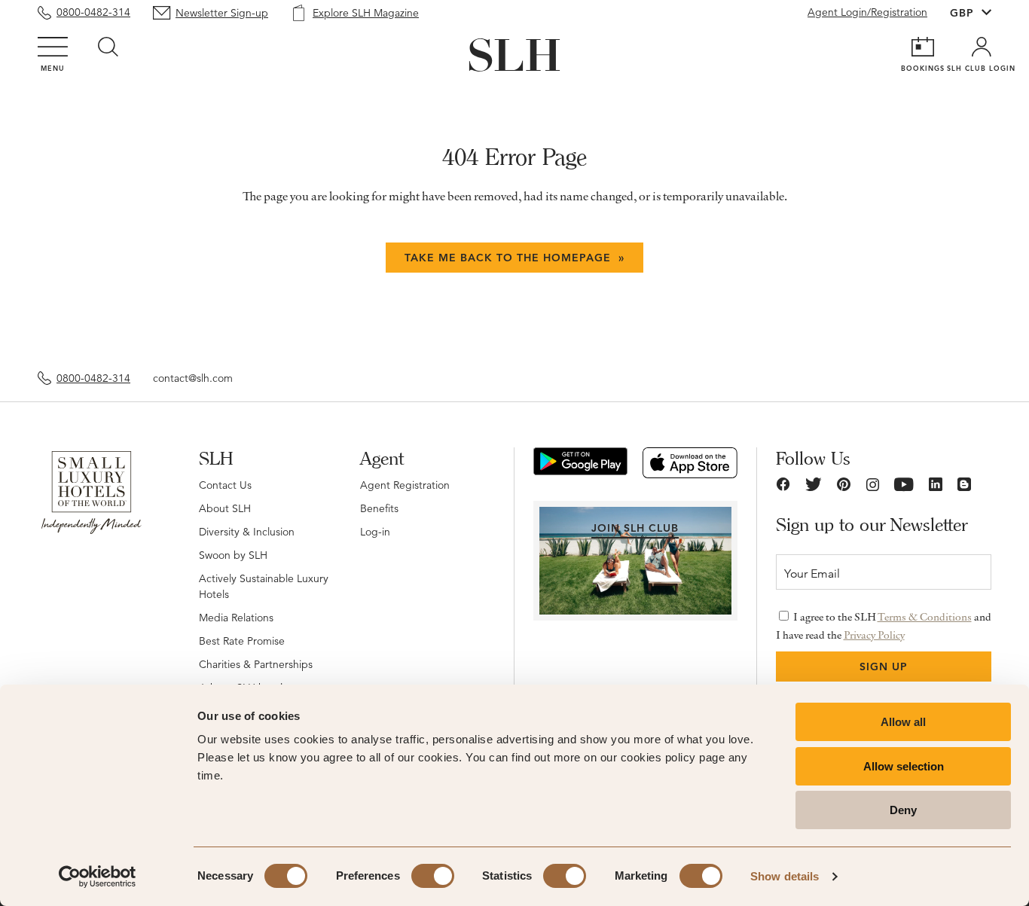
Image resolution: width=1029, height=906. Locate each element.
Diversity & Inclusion (247, 531)
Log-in (375, 531)
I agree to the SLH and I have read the (883, 625)
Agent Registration (405, 485)
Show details (784, 876)
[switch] (432, 876)
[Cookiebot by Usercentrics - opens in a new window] (97, 876)
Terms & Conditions (925, 616)
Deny (903, 810)
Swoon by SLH (233, 555)
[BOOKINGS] (922, 46)
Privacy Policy (874, 634)
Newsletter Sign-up (222, 13)
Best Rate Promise (242, 641)
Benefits (379, 508)
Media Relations (236, 617)
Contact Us (225, 485)
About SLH (225, 508)
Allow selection (903, 766)
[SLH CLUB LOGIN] (981, 46)
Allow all (903, 721)
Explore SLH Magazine (366, 13)
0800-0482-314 (93, 12)
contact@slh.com (193, 378)
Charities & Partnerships (256, 664)
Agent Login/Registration (867, 12)
